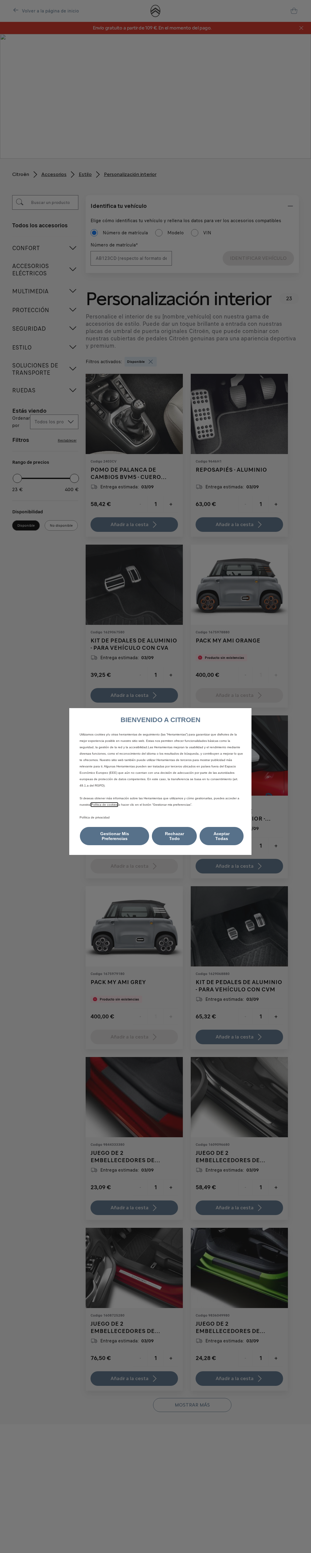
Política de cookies (104, 804)
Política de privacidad (95, 817)
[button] (114, 836)
